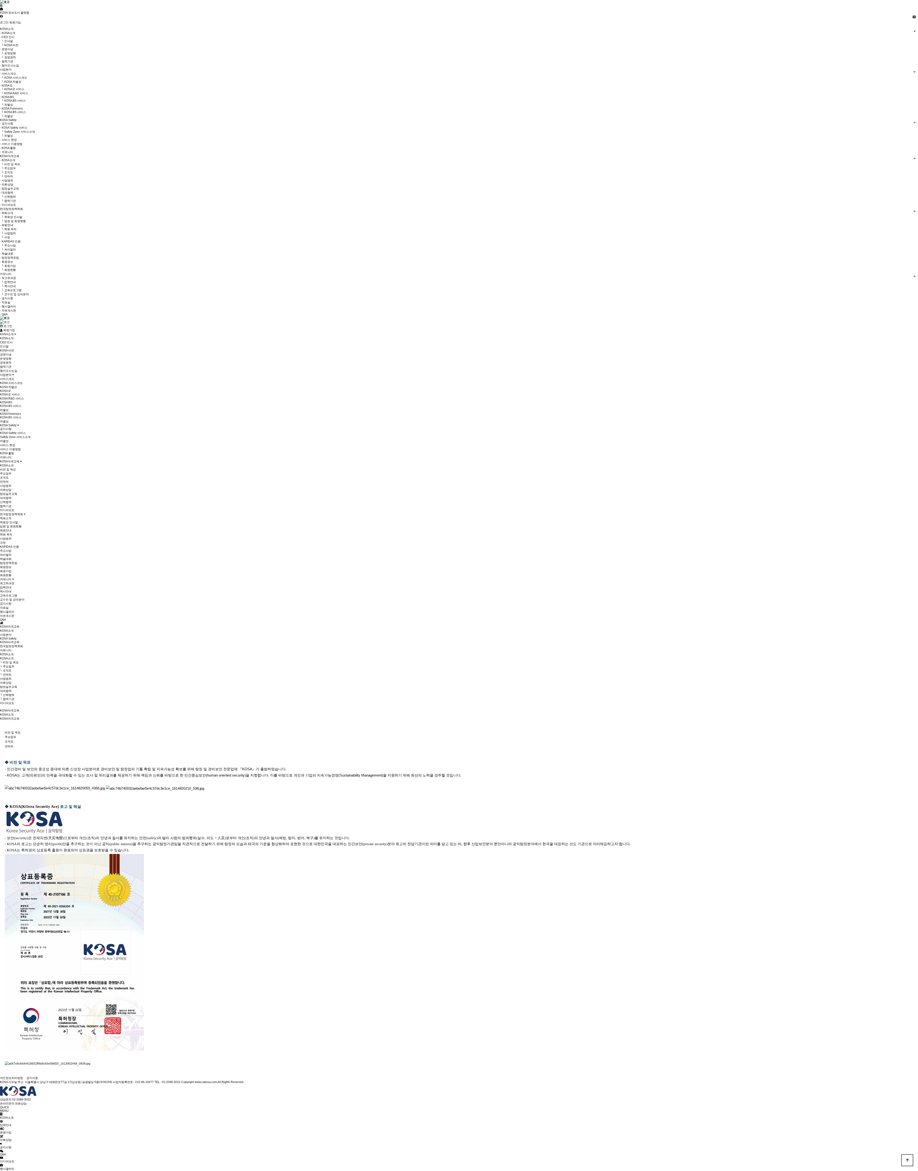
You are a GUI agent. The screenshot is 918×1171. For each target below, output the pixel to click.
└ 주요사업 (8, 245)
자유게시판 (7, 616)
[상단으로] (907, 1160)
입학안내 (5, 587)
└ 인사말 (6, 41)
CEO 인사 (6, 342)
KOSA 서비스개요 (11, 383)
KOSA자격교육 (10, 461)
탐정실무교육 (8, 494)
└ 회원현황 (8, 270)
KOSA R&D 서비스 (12, 398)
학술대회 (5, 559)
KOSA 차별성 (8, 387)
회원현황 (5, 575)
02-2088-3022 (21, 1099)
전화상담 (21, 1103)
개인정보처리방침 (11, 1078)
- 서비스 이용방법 (11, 144)
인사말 (4, 346)
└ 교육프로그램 (11, 290)
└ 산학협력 (8, 196)
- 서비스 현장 (8, 140)
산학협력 (5, 502)
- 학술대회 (6, 253)
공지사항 (5, 429)
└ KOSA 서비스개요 (13, 77)
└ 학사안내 (8, 286)
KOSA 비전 (7, 350)
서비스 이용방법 (10, 449)
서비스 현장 (7, 445)
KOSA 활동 (7, 453)
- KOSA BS (7, 97)
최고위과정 (7, 583)
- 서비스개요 (8, 73)
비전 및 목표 (8, 469)
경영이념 (5, 354)
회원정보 (5, 567)
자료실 (4, 607)
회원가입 (15, 22)
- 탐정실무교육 (9, 188)
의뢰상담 (5, 490)
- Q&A (4, 314)
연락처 (4, 481)
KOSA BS (6, 402)
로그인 (4, 22)
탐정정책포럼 (8, 563)
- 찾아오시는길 (9, 65)
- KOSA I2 (6, 85)
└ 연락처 (6, 176)
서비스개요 (7, 379)
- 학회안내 (6, 225)
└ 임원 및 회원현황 (13, 221)
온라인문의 (7, 1103)
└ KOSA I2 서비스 (12, 89)
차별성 (4, 410)
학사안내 (5, 591)
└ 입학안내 (8, 282)
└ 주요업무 (8, 168)
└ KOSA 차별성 (10, 81)
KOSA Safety (8, 425)
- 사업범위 (6, 180)
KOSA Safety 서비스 (13, 433)
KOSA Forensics (10, 414)
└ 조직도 (6, 172)
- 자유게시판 (8, 310)
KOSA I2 (5, 391)
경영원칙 (5, 362)
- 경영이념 (6, 49)
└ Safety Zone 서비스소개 (17, 131)
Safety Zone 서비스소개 (15, 437)
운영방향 (5, 358)
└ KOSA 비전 (9, 45)
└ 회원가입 (8, 266)
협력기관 (5, 366)
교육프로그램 (8, 595)
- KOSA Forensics (11, 108)
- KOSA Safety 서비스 (13, 127)
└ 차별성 (6, 104)
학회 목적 (6, 534)
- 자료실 (5, 302)
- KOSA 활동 (8, 148)
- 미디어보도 (8, 205)
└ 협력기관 (8, 200)
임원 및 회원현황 (11, 526)
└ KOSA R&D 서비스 (14, 93)
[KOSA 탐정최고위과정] (5, 322)
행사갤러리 (7, 611)
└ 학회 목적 (8, 229)
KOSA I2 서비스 (10, 394)
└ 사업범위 (8, 233)
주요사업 (5, 551)
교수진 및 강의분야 (12, 599)
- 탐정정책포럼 (9, 257)
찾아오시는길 (8, 370)
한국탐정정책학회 (12, 514)
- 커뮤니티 (6, 152)
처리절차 (5, 555)
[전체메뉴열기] (1, 5)
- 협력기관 (6, 61)
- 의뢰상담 (6, 184)
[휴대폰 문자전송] (1, 9)
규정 (3, 542)
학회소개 (5, 518)
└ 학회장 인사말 (11, 217)
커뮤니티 (5, 457)
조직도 (4, 477)
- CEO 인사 (7, 37)
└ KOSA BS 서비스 (13, 100)
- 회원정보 (6, 261)
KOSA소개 (7, 334)
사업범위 (5, 485)
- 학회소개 (6, 213)
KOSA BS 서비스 (11, 406)
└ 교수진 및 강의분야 (14, 294)
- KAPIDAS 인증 (10, 241)
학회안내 (5, 530)
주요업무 (5, 473)
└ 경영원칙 (8, 57)
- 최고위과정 (8, 278)
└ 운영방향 (8, 53)
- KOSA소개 (7, 33)
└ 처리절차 (8, 249)
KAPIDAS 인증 (9, 546)
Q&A (3, 619)
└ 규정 (5, 237)
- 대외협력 (6, 192)
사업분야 (6, 375)
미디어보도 (7, 510)
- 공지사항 (6, 123)
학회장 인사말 (9, 522)
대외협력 (5, 498)
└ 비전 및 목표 (10, 164)
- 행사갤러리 (8, 306)
